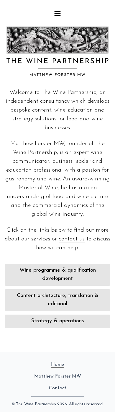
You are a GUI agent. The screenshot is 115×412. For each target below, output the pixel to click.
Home (57, 364)
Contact (57, 388)
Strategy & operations (57, 321)
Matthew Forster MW (57, 376)
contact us (72, 239)
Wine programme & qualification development (57, 274)
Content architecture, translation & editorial (57, 300)
